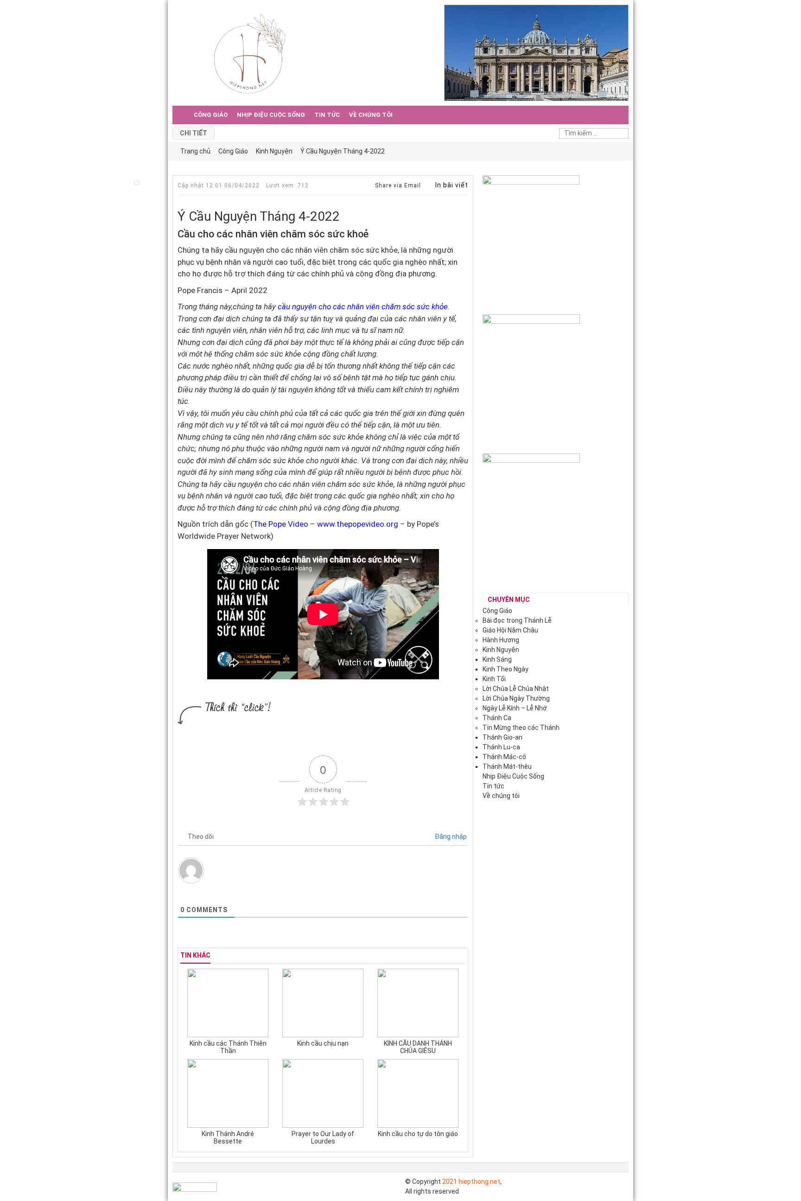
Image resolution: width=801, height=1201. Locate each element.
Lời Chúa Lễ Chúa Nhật (516, 688)
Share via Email (397, 185)
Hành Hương (501, 640)
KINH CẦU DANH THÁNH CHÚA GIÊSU (418, 1047)
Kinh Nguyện (501, 649)
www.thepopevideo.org (357, 524)
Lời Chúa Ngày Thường (516, 698)
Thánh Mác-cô (504, 756)
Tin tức (327, 114)
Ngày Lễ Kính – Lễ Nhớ (515, 708)
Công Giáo (211, 114)
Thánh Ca (497, 718)
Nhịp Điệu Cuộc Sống (271, 114)
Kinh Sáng (497, 659)
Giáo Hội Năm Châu (510, 630)
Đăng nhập (450, 836)
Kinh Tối (494, 679)
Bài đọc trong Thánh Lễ (517, 620)
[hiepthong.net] (249, 52)
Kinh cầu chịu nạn (323, 1043)
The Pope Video (280, 524)
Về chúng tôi (371, 114)
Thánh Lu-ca (501, 747)
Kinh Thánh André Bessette (228, 1137)
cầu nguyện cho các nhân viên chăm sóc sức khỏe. (364, 306)
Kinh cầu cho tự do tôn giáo (418, 1133)
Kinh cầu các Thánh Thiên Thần (228, 1047)
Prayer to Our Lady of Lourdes (323, 1137)
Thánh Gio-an (502, 737)
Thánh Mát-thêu (507, 766)
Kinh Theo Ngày (505, 669)
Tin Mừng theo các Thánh (521, 727)
